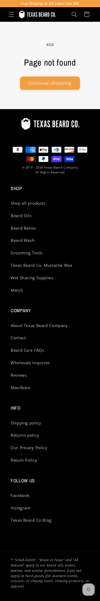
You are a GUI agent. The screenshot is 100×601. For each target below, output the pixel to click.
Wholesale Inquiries (30, 362)
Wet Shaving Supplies (32, 277)
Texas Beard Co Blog (31, 520)
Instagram (21, 507)
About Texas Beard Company (39, 325)
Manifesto (20, 387)
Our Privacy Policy (29, 447)
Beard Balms (23, 228)
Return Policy (24, 460)
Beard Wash (22, 240)
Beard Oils (21, 215)
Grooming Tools (27, 252)
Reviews (19, 375)
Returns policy (25, 435)
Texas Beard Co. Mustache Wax (42, 265)
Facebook (20, 495)
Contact (18, 337)
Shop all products (28, 203)
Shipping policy (26, 423)
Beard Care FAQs (27, 350)
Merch (17, 290)
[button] (11, 14)
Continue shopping (50, 83)
